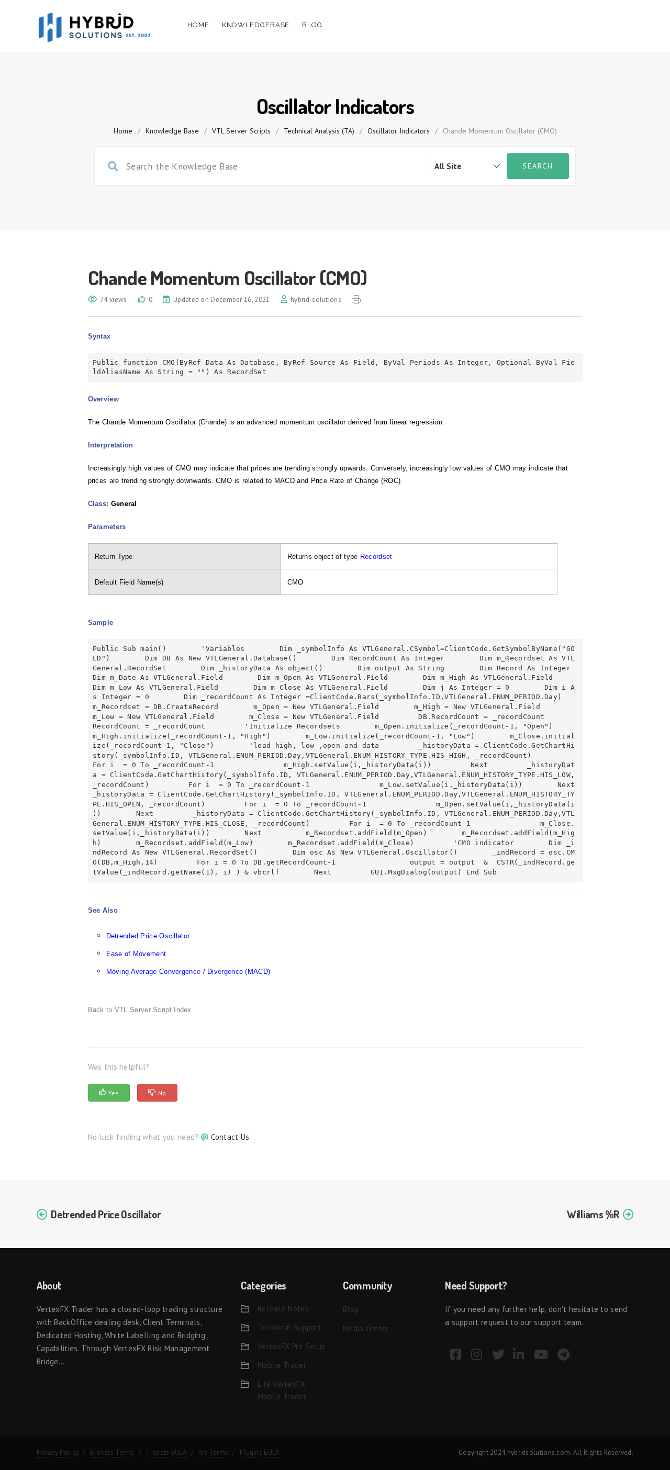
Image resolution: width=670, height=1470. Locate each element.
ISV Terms (213, 1452)
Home (198, 25)
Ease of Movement (136, 954)
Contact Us (230, 1137)
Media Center (366, 1328)
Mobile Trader (282, 1365)
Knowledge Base (172, 131)
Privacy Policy (58, 1452)
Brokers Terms (112, 1452)
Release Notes (283, 1309)
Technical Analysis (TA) (319, 131)
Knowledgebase (256, 25)
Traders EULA (166, 1452)
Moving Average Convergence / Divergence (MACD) (188, 971)
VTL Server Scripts (241, 131)
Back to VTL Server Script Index (140, 1010)
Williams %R (593, 1214)
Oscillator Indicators (398, 131)
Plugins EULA (260, 1452)
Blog (312, 25)
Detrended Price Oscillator (148, 936)
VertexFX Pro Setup (292, 1346)
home (123, 131)
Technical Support (289, 1327)
